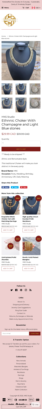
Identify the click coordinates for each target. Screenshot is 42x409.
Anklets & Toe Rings (21, 369)
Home (4, 36)
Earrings (21, 375)
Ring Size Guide (21, 310)
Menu (6, 8)
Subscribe (35, 333)
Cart (27, 8)
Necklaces (21, 372)
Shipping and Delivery (21, 305)
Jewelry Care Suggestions (21, 308)
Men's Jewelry (21, 381)
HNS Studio (28, 396)
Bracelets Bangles (21, 366)
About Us (21, 302)
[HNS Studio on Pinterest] (21, 290)
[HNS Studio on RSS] (30, 290)
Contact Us (21, 313)
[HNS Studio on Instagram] (26, 290)
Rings (21, 378)
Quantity (5, 139)
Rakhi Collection (21, 390)
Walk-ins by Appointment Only (21, 319)
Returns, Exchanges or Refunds (21, 316)
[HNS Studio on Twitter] (11, 290)
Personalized (21, 364)
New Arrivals (21, 361)
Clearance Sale (21, 387)
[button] (21, 407)
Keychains (21, 384)
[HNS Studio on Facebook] (16, 290)
